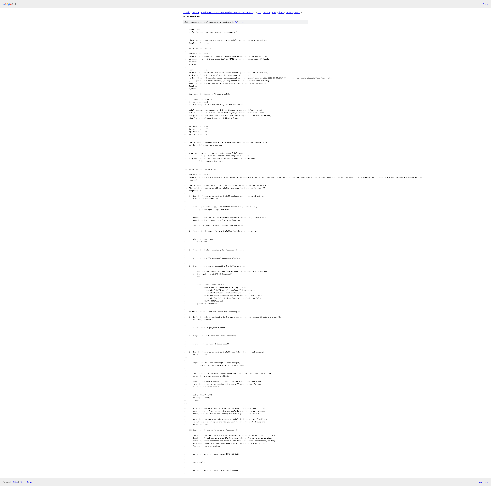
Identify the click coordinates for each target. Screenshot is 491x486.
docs (281, 12)
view (242, 22)
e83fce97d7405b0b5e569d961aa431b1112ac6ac (227, 12)
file (235, 22)
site (274, 12)
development (293, 12)
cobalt (186, 12)
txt (480, 482)
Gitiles (15, 482)
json (486, 482)
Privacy (22, 482)
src (259, 12)
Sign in (485, 4)
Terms (29, 482)
